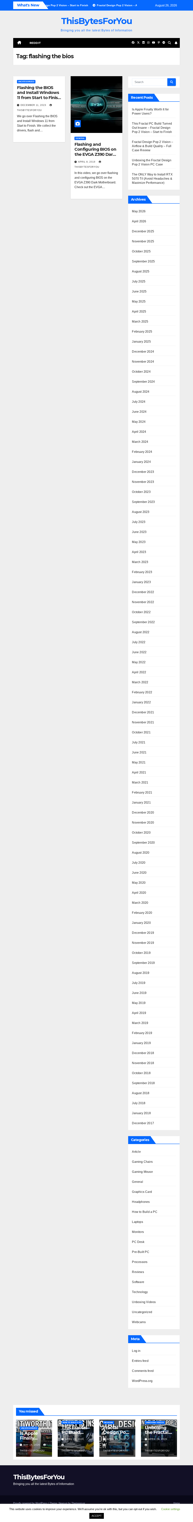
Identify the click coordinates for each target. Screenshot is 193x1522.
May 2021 (139, 762)
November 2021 (143, 722)
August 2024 (140, 391)
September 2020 (143, 842)
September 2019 (143, 962)
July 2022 (138, 642)
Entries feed (140, 1360)
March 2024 (140, 441)
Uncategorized (26, 82)
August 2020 (140, 852)
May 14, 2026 (32, 1445)
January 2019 (141, 1043)
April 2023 (139, 552)
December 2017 (143, 1123)
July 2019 (138, 982)
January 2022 (141, 702)
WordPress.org (142, 1380)
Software (138, 1282)
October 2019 (141, 952)
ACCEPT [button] (97, 1515)
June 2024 (139, 411)
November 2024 (143, 361)
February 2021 (142, 792)
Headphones (141, 1201)
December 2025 (143, 231)
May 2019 (139, 1003)
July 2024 (138, 401)
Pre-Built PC (140, 1252)
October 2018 (141, 1073)
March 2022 (140, 682)
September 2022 (143, 622)
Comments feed (143, 1370)
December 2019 (143, 932)
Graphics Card (142, 1191)
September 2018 (143, 1083)
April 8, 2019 (87, 162)
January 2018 (141, 1113)
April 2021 (139, 772)
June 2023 (139, 532)
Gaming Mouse (142, 1171)
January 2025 (141, 341)
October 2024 (141, 371)
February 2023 (142, 572)
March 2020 (140, 902)
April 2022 (139, 672)
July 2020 (138, 862)
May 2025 (139, 301)
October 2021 (141, 732)
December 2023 (143, 471)
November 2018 (143, 1063)
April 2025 (139, 311)
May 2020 (139, 882)
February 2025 (142, 331)
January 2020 (141, 922)
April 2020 (139, 892)
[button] (169, 42)
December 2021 (143, 712)
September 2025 (143, 261)
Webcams (139, 1322)
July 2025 (138, 281)
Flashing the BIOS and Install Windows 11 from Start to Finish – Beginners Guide (39, 95)
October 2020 (141, 832)
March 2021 (140, 782)
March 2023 (140, 562)
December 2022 (143, 592)
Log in (136, 1350)
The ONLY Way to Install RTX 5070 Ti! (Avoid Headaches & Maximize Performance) (152, 178)
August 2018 (140, 1093)
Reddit (35, 43)
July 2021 (138, 742)
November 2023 (143, 481)
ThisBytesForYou (96, 21)
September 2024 (143, 381)
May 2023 (139, 542)
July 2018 (138, 1103)
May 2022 (139, 662)
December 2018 (143, 1053)
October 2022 (141, 612)
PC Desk (138, 1242)
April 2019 (139, 1013)
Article (136, 1151)
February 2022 (142, 692)
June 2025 (139, 291)
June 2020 (139, 872)
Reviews (138, 1272)
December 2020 (143, 812)
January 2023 (141, 582)
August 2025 (140, 271)
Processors (139, 1262)
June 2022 (139, 652)
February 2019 (142, 1033)
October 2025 (141, 251)
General (80, 138)
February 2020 (142, 912)
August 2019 (140, 972)
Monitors (138, 1231)
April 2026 (139, 221)
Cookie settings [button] (170, 1509)
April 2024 (139, 431)
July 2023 (138, 522)
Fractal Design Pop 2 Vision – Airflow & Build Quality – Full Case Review (152, 146)
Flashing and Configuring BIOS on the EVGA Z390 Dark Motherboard (95, 152)
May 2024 (139, 421)
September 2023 (143, 501)
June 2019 (139, 992)
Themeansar (78, 1503)
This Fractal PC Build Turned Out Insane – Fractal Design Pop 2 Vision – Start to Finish (152, 127)
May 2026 (139, 211)
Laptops (137, 1221)
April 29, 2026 (74, 1439)
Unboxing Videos (144, 1302)
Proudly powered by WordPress (30, 1503)
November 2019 (143, 942)
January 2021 (141, 802)
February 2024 (142, 451)
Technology (140, 1292)
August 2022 (140, 632)
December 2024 (143, 351)
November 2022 (143, 602)
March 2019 (140, 1023)
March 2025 (140, 321)
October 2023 (141, 491)
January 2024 (141, 461)
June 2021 (139, 752)
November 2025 (143, 241)
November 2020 (143, 822)
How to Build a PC (144, 1211)
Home (176, 1503)
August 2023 (140, 512)
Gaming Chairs (142, 1161)
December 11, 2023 (34, 105)
